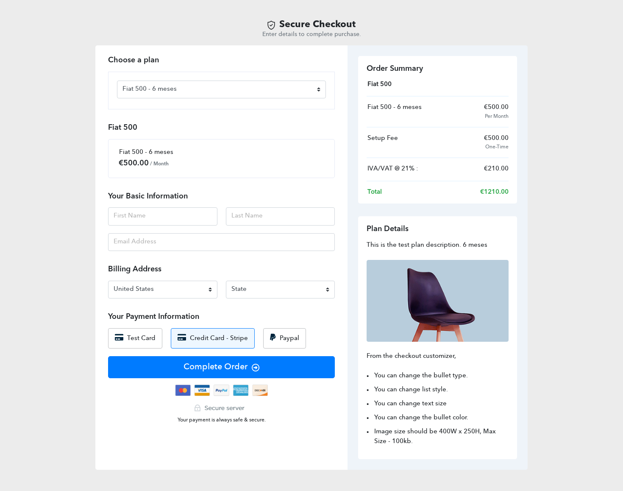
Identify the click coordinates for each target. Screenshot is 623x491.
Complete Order (216, 367)
